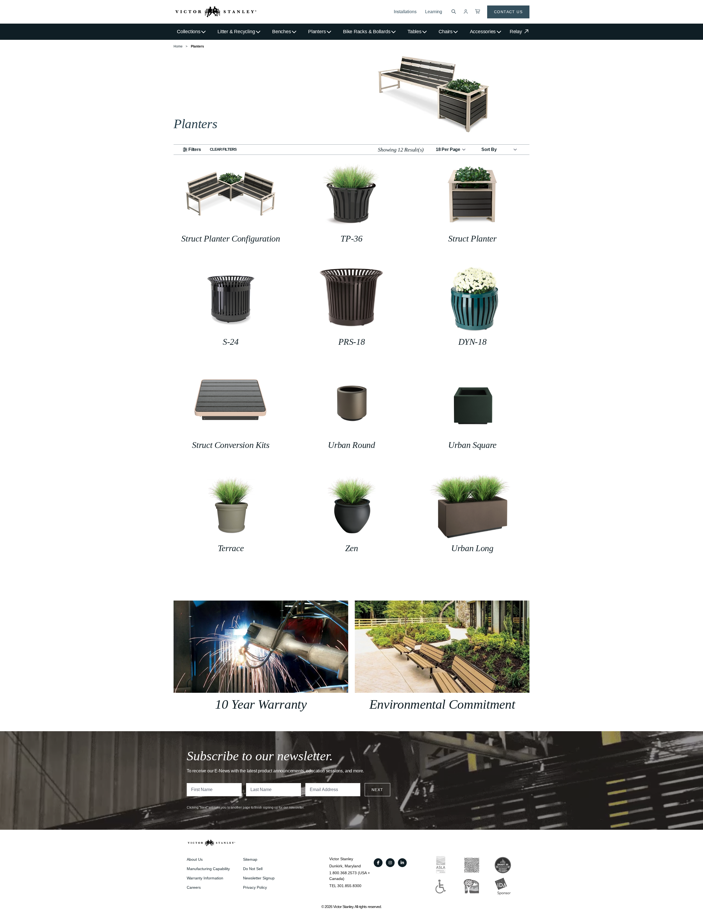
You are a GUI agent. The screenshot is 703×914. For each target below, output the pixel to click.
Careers (194, 887)
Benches (281, 31)
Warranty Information (205, 878)
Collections (188, 31)
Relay (516, 31)
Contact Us (508, 12)
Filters (194, 149)
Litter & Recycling (236, 31)
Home (178, 46)
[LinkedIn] (402, 862)
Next (377, 789)
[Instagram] (390, 862)
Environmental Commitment (442, 704)
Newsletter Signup (259, 878)
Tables (415, 31)
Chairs (446, 31)
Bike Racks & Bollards (366, 31)
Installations (405, 11)
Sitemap (250, 859)
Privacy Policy (255, 887)
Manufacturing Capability (208, 869)
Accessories (483, 31)
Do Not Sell (253, 869)
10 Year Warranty (260, 704)
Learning (433, 11)
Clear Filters (223, 149)
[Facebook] (378, 862)
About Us (195, 859)
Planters (317, 31)
